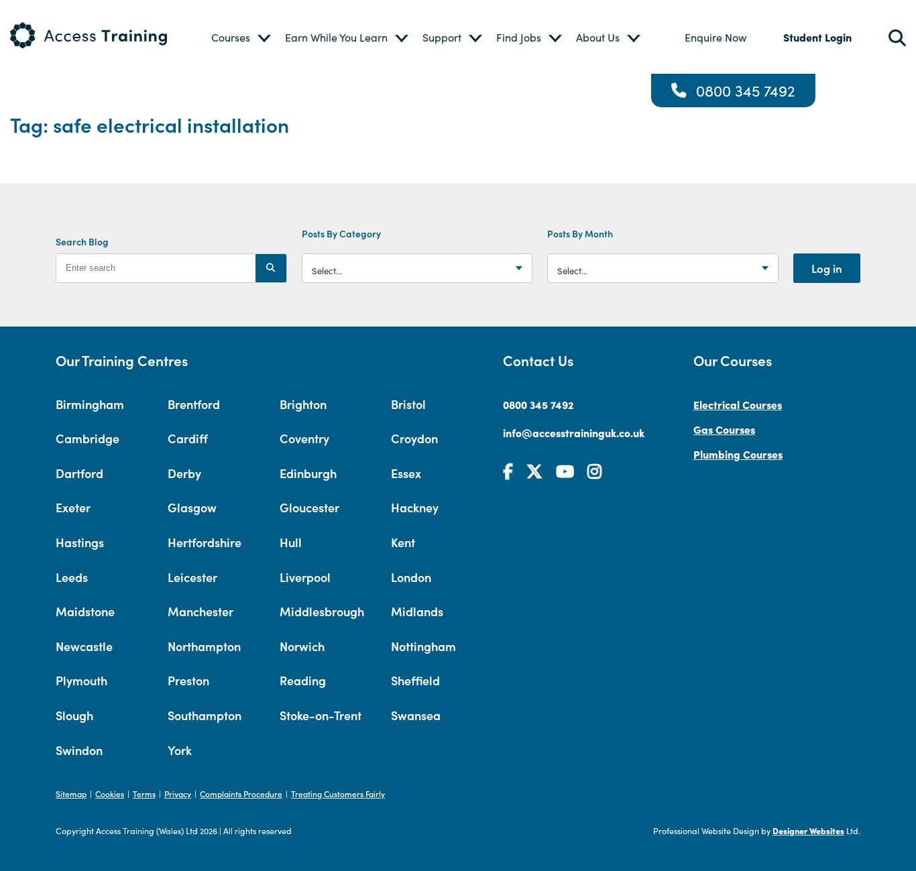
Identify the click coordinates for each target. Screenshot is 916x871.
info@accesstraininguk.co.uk (573, 432)
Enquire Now (715, 37)
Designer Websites (808, 830)
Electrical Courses (737, 404)
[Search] (270, 268)
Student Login (817, 37)
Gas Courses (724, 429)
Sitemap (71, 793)
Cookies (109, 793)
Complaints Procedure (241, 793)
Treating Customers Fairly (338, 793)
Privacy (177, 793)
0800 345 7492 (745, 90)
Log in (826, 268)
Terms (144, 793)
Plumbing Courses (738, 454)
